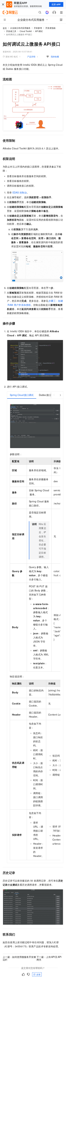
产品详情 (31, 56)
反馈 (38, 974)
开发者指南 (50, 27)
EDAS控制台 (20, 192)
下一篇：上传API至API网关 (49, 958)
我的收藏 (55, 56)
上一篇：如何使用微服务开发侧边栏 (19, 958)
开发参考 (38, 27)
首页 (5, 28)
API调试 (39, 31)
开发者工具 (11, 31)
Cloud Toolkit (26, 31)
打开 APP (56, 4)
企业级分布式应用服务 (20, 27)
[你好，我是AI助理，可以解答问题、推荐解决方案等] (47, 12)
